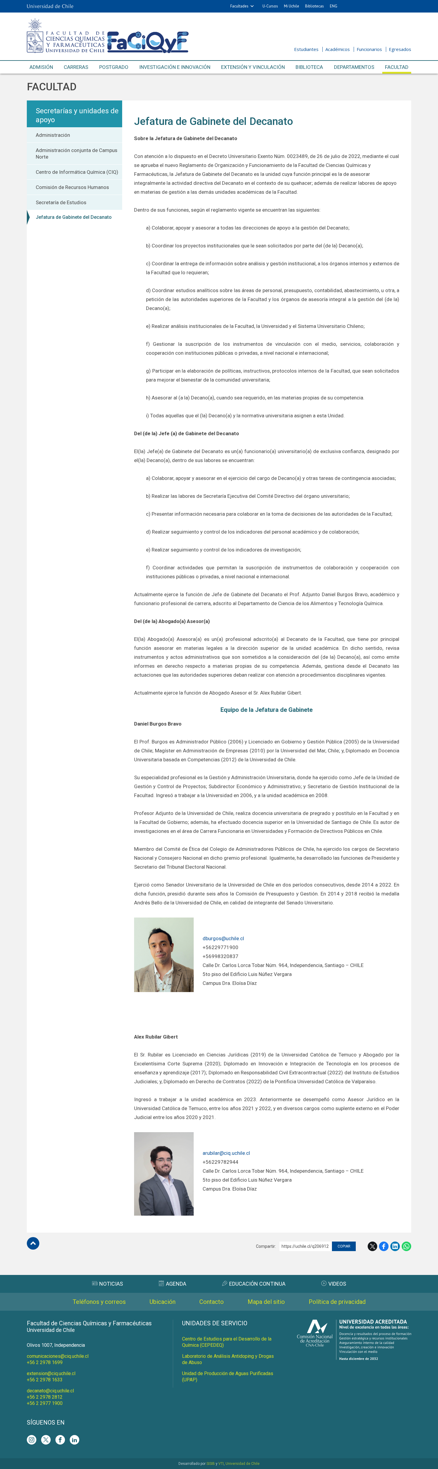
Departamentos (354, 67)
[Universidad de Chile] (50, 6)
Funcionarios (369, 49)
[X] (46, 1440)
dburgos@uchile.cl (223, 938)
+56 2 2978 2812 (45, 1397)
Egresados (400, 49)
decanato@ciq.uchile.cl (50, 1391)
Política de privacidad (337, 1301)
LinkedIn (395, 1246)
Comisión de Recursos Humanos (72, 187)
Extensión (253, 67)
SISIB (210, 1464)
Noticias (111, 1284)
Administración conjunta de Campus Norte (76, 153)
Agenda (176, 1284)
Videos (337, 1284)
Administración (53, 135)
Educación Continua (257, 1284)
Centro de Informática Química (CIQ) (77, 172)
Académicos (337, 49)
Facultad (397, 67)
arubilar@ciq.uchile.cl (226, 1153)
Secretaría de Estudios (61, 202)
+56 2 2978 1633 (45, 1380)
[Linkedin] (74, 1440)
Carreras (76, 67)
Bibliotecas (314, 6)
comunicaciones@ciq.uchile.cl (57, 1356)
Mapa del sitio (266, 1301)
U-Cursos (270, 6)
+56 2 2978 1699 (45, 1362)
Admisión (41, 67)
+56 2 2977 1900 (45, 1403)
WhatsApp (406, 1246)
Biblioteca (309, 67)
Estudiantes (306, 49)
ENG (333, 6)
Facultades (239, 6)
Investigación (174, 67)
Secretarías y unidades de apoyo (77, 115)
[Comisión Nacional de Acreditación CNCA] (354, 1358)
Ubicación (162, 1301)
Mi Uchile (291, 6)
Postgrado (113, 67)
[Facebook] (60, 1440)
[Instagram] (31, 1440)
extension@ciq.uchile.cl (51, 1373)
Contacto (211, 1301)
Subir (33, 1243)
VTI (221, 1464)
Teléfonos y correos (99, 1301)
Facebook (384, 1246)
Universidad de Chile (243, 1464)
